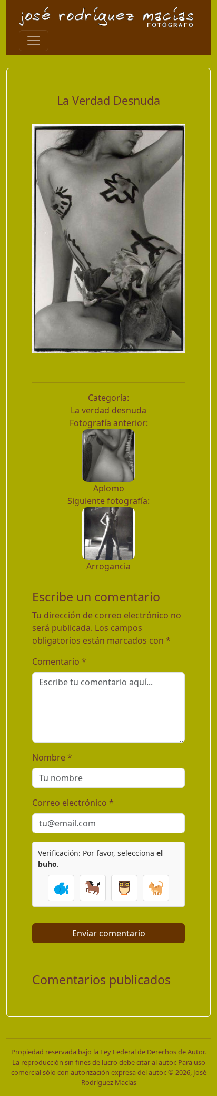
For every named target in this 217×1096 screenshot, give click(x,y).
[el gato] (156, 888)
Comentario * (59, 661)
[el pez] (61, 888)
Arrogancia (108, 566)
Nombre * (52, 757)
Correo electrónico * (73, 802)
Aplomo (108, 488)
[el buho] (124, 888)
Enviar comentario (108, 933)
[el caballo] (93, 888)
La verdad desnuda (108, 410)
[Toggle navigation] (33, 40)
